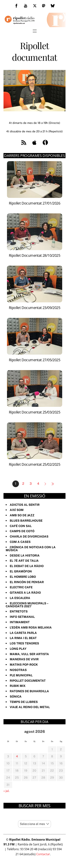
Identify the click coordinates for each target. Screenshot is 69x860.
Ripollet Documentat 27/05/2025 (34, 359)
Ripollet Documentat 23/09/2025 (34, 307)
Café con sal (21, 526)
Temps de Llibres (24, 702)
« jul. (6, 791)
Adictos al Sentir (25, 505)
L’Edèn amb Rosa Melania (31, 627)
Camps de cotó (22, 531)
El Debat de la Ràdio (27, 566)
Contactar (43, 854)
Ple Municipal (21, 675)
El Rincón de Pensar (27, 582)
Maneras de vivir (24, 659)
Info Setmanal (22, 617)
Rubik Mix (17, 686)
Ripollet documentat (28, 680)
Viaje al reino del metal (30, 707)
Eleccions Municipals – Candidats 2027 (27, 605)
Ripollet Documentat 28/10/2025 (34, 255)
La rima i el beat (23, 638)
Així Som (17, 510)
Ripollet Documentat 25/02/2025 (34, 464)
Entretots (19, 611)
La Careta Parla (23, 633)
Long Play (18, 648)
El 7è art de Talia (24, 560)
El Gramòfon (21, 571)
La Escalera (20, 598)
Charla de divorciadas (29, 536)
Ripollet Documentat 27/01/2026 (34, 203)
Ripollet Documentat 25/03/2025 (34, 412)
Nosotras (18, 670)
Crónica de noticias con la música (31, 548)
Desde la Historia (25, 555)
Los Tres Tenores (24, 643)
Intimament (20, 622)
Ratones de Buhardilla (29, 691)
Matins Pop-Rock (24, 664)
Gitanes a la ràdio (25, 592)
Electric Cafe (21, 587)
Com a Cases (20, 542)
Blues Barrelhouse (26, 520)
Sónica (16, 696)
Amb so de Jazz (22, 515)
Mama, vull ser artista (29, 654)
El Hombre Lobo (23, 577)
